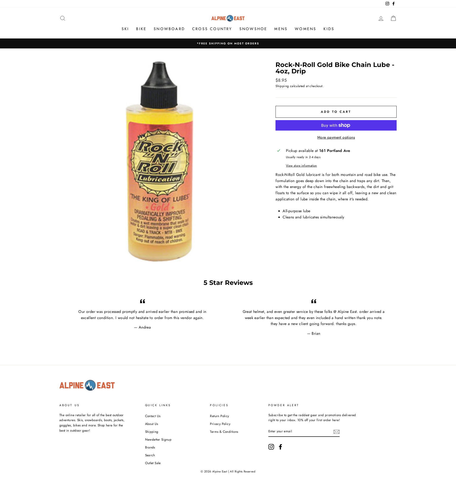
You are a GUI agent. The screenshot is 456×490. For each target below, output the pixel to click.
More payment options (336, 137)
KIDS (328, 29)
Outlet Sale (153, 463)
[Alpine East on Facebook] (280, 447)
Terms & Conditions (224, 431)
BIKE (141, 29)
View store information (301, 165)
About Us (151, 423)
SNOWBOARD (169, 29)
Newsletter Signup (158, 439)
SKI (125, 29)
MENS (281, 29)
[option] (228, 43)
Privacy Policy (220, 423)
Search (150, 455)
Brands (150, 447)
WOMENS (305, 29)
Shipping (282, 86)
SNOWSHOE (253, 29)
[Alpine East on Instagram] (271, 447)
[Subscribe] (336, 432)
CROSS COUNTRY (212, 29)
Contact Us (153, 416)
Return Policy (219, 416)
